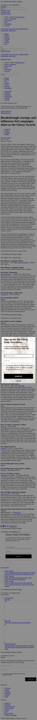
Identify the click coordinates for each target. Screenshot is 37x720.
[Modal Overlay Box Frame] (18, 360)
